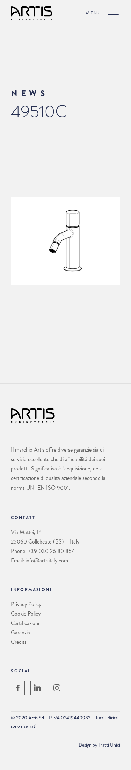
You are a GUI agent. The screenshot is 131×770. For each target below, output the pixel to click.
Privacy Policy (26, 604)
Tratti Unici (109, 744)
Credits (19, 642)
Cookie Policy (26, 614)
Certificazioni (25, 623)
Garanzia (20, 632)
